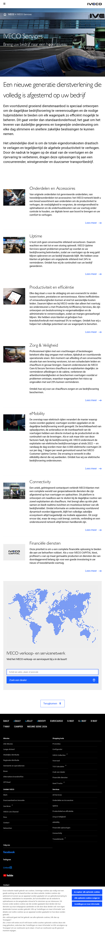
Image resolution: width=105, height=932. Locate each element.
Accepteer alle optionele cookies (87, 892)
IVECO (11, 14)
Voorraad (56, 761)
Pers (5, 817)
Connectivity (57, 833)
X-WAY (94, 721)
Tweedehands (58, 839)
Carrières (7, 806)
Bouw (5, 771)
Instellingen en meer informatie (87, 904)
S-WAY (70, 721)
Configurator (57, 749)
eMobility (55, 822)
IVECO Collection (58, 755)
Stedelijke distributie (11, 755)
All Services (57, 795)
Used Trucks (57, 783)
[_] (95, 4)
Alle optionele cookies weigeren (87, 898)
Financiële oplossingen (61, 828)
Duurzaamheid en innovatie (13, 800)
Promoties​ (56, 744)
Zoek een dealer (58, 772)
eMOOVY (41, 721)
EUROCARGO (56, 721)
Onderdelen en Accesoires (62, 800)
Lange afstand (8, 749)
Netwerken (7, 828)
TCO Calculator (58, 767)
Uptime (55, 806)
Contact (6, 823)
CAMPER (18, 726)
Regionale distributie (11, 760)
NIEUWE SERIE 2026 (37, 726)
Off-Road (6, 782)
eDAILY (17, 721)
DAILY (6, 721)
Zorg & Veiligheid (59, 817)
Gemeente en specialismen (13, 766)
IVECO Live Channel (10, 812)
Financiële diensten (60, 777)
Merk (5, 795)
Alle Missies (8, 744)
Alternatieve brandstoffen (13, 777)
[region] (52, 909)
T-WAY (6, 726)
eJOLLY (29, 721)
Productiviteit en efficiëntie (62, 811)
